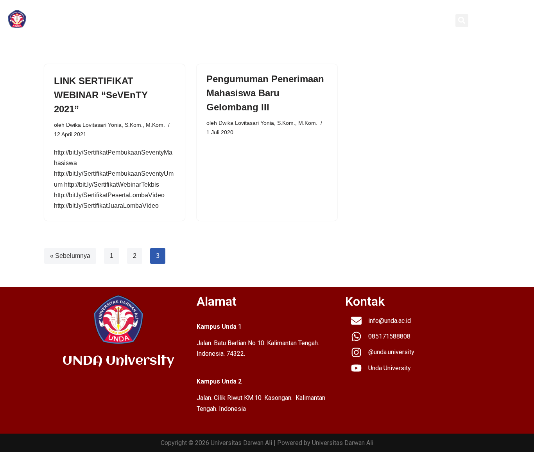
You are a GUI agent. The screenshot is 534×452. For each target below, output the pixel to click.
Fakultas (215, 20)
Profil (182, 20)
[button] (461, 20)
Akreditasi (426, 20)
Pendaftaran (257, 20)
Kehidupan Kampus (314, 20)
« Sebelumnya (70, 255)
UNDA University (68, 20)
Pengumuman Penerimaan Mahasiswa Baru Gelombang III (265, 93)
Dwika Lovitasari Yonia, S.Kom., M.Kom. (115, 125)
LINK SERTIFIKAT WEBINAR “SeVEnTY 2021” (101, 95)
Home (161, 20)
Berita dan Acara (376, 20)
